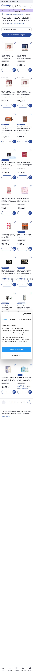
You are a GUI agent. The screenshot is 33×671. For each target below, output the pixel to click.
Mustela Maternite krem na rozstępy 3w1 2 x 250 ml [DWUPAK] (8, 235)
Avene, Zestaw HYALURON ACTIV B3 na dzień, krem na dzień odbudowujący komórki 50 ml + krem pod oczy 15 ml (24, 92)
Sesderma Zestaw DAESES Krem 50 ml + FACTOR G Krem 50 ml (23, 307)
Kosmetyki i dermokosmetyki (14, 14)
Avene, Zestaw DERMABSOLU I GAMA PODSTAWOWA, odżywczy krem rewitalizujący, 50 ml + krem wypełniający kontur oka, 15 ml (8, 57)
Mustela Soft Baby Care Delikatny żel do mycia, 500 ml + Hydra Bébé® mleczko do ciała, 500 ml (24, 379)
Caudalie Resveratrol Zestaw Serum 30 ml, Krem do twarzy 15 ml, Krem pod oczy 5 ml (23, 200)
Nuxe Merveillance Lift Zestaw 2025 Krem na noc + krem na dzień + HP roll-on (24, 164)
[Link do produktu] (8, 56)
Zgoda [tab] (5, 319)
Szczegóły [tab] (13, 319)
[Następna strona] (29, 402)
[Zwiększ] (10, 70)
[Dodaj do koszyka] (14, 70)
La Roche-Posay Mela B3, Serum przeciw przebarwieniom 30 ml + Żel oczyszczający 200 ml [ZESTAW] (8, 164)
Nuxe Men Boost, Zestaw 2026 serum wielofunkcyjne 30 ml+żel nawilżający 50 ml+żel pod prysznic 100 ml (8, 128)
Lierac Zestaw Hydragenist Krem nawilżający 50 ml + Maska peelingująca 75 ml (8, 307)
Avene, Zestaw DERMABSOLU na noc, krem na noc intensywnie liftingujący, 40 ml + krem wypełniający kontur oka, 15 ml (24, 57)
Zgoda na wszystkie (16, 349)
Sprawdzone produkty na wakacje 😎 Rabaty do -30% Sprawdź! (15, 10)
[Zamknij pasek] (31, 10)
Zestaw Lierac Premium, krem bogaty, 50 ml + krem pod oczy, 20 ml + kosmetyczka (24, 271)
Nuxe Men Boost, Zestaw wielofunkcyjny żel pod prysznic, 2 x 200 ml (24, 128)
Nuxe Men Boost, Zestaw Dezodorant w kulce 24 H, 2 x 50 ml (24, 235)
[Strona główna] (2, 14)
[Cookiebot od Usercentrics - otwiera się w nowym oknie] (23, 314)
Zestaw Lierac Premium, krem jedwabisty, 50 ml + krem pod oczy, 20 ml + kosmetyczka (8, 271)
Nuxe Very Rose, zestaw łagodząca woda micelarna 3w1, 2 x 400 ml (8, 200)
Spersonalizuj (15, 355)
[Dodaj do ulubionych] (14, 42)
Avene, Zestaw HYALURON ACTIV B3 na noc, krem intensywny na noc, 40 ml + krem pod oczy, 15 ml (8, 92)
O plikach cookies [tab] (25, 319)
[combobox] (22, 6)
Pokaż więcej (6, 416)
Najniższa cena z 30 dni (6, 280)
